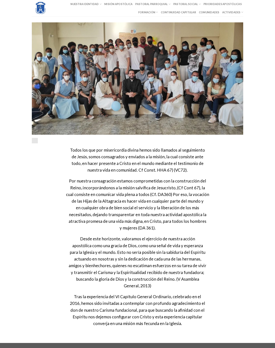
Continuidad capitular (178, 12)
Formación (146, 12)
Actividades (231, 12)
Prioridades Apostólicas (223, 4)
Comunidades (209, 12)
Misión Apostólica (118, 4)
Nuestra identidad (84, 4)
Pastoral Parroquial (151, 4)
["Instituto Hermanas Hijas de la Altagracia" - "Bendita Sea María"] (45, 8)
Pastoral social (185, 4)
